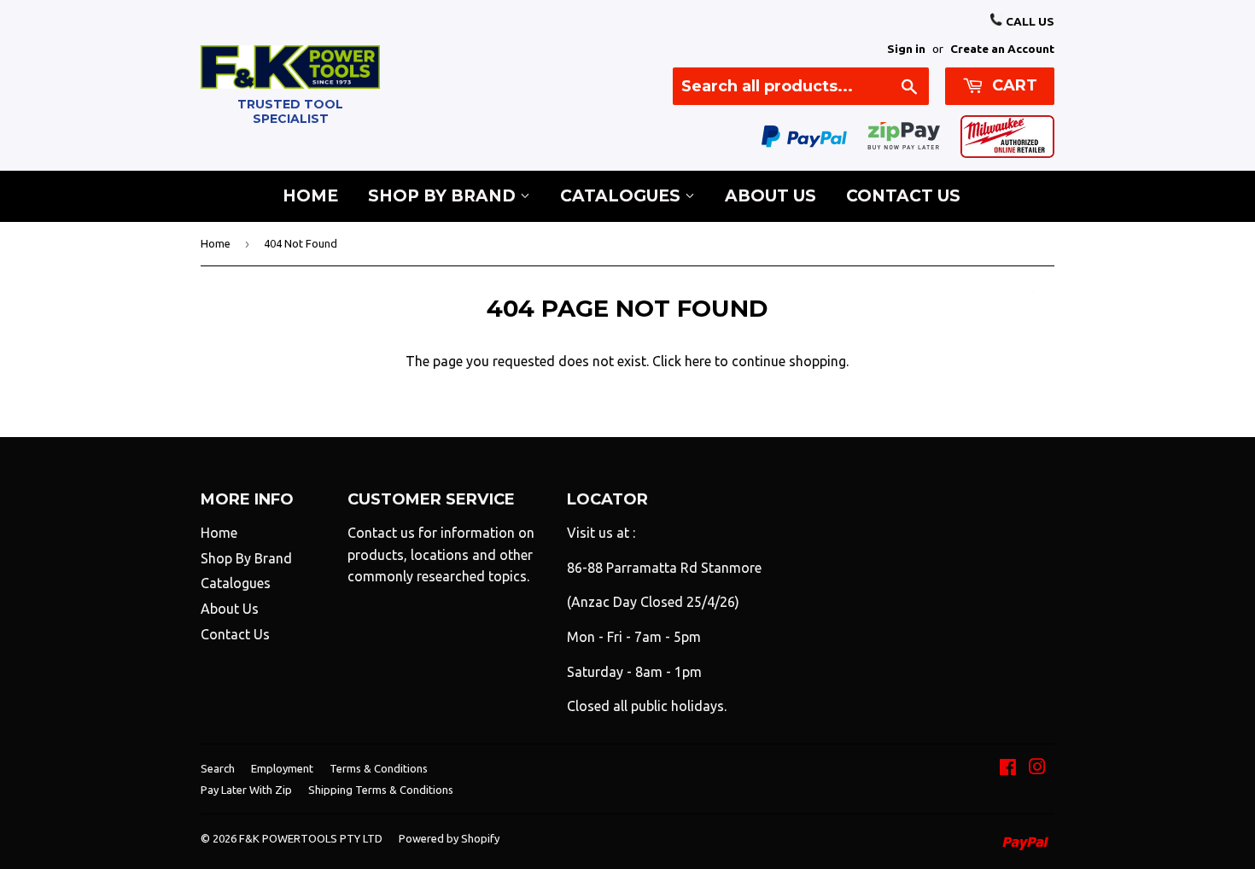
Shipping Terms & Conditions (380, 790)
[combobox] (801, 86)
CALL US (1028, 21)
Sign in (906, 48)
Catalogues (622, 196)
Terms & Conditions (379, 768)
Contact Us (903, 196)
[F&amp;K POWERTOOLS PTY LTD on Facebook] (1008, 768)
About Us (770, 196)
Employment (282, 768)
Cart (1012, 85)
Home (310, 196)
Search (218, 768)
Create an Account (1002, 48)
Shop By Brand (444, 196)
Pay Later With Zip (246, 790)
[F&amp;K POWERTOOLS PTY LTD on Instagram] (1037, 768)
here (698, 361)
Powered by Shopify (449, 838)
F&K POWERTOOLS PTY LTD (310, 838)
